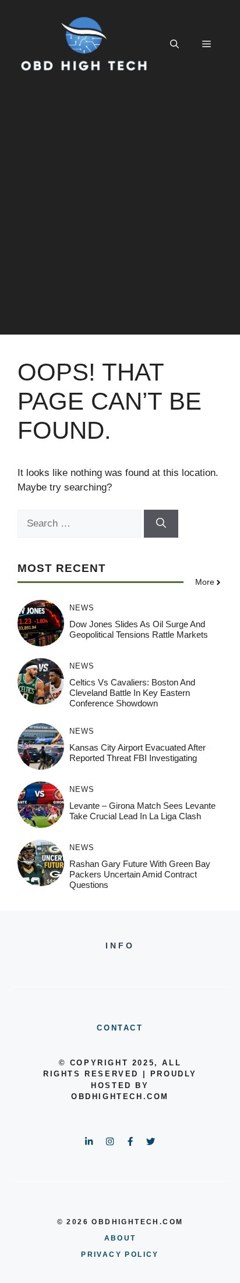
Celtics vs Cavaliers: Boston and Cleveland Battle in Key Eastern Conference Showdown (132, 692)
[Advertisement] (120, 215)
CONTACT (120, 1027)
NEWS (81, 608)
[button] (174, 44)
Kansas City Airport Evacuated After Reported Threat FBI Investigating (137, 752)
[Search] (161, 524)
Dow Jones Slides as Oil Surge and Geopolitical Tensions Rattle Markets (138, 629)
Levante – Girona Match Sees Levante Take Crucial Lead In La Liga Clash (142, 811)
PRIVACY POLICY (120, 1254)
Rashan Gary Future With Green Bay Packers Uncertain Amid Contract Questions (139, 874)
